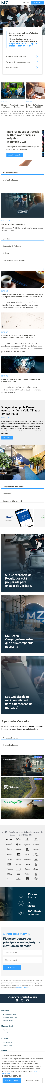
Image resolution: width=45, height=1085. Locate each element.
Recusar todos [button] (32, 1080)
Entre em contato (12, 67)
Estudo (4, 102)
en (24, 3)
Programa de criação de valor (16, 56)
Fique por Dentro (8, 1026)
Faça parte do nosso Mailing (14, 260)
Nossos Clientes (7, 1045)
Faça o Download (14, 155)
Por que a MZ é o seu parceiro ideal (18, 62)
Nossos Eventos (7, 1033)
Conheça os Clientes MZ (12, 501)
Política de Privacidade (22, 987)
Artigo (29, 102)
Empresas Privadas (8, 1020)
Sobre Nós (5, 1051)
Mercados (5, 1011)
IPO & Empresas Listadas (9, 1014)
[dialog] (22, 1068)
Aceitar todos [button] (11, 1080)
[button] (28, 2)
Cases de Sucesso (7, 1042)
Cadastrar (11, 967)
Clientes (4, 1038)
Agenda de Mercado (8, 1030)
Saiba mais (6, 437)
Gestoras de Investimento (10, 1017)
